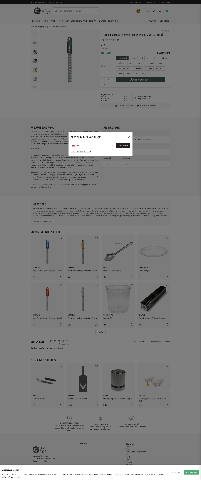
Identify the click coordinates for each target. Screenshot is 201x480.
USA (77, 146)
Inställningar (176, 472)
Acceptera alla (191, 472)
